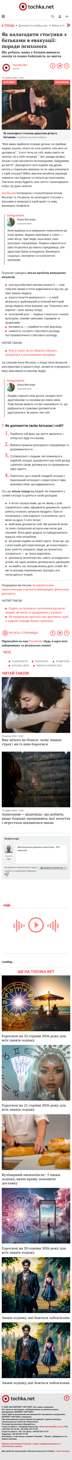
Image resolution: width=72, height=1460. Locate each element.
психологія (19, 661)
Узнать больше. (63, 1451)
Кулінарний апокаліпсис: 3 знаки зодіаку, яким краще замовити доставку (31, 1178)
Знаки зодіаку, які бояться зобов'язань (36, 1317)
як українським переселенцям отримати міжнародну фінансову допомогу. (35, 589)
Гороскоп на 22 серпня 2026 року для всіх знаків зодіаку (34, 1038)
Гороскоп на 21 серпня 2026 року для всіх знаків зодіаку (34, 1107)
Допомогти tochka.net (33, 25)
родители (62, 661)
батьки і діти (20, 665)
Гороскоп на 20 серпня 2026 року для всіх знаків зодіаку (34, 1250)
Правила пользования (11, 1444)
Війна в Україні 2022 (49, 665)
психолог (41, 661)
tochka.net (20, 65)
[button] (59, 16)
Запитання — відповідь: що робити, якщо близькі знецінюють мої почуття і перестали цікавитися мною (36, 818)
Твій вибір (9, 82)
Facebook (35, 641)
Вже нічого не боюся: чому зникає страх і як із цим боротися (32, 741)
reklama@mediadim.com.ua (51, 1427)
